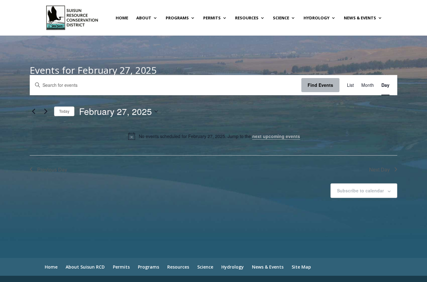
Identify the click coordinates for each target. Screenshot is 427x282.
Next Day (379, 169)
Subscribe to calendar (360, 190)
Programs (177, 18)
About (143, 18)
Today (64, 111)
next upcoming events (276, 136)
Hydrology (316, 18)
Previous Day (52, 169)
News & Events (360, 18)
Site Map (301, 267)
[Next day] (45, 111)
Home (122, 18)
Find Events (320, 85)
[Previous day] (33, 111)
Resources (247, 18)
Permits (212, 18)
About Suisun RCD (85, 267)
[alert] (214, 136)
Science (281, 18)
